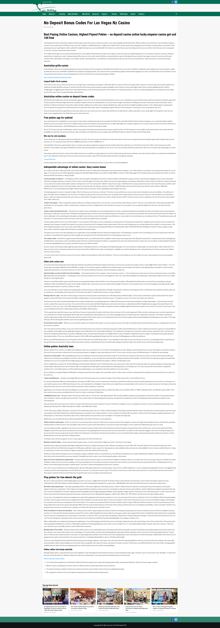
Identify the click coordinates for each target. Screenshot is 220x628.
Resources (95, 14)
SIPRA (60, 602)
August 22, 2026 (48, 612)
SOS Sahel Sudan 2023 (119, 625)
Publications (124, 14)
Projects (104, 14)
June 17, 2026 (129, 612)
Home (44, 14)
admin (54, 612)
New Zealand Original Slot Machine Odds (57, 77)
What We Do (86, 14)
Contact (132, 14)
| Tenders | (141, 14)
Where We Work (73, 14)
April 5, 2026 (156, 610)
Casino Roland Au (50, 159)
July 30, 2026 (74, 610)
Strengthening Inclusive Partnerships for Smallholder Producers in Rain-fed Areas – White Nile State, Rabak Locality (55, 608)
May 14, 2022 (48, 27)
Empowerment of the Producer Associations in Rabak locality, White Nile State (137, 608)
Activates (62, 14)
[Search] (176, 14)
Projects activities (54, 602)
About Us (51, 14)
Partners (114, 14)
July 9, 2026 (102, 610)
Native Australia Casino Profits (54, 558)
